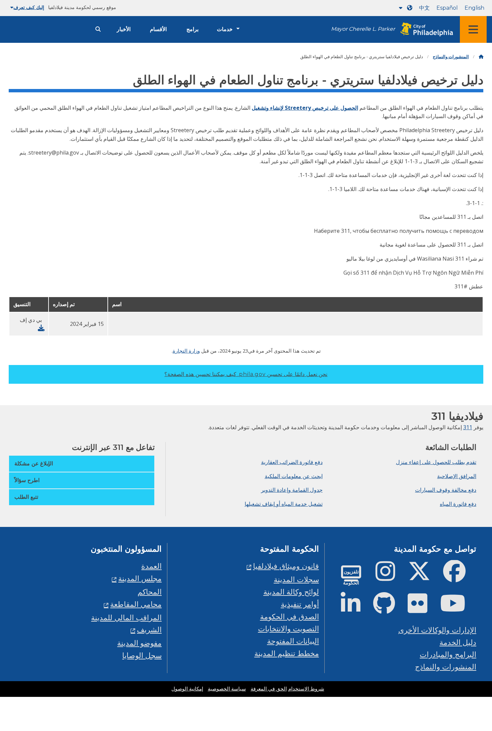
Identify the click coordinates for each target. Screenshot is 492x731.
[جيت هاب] (389, 609)
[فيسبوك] (459, 576)
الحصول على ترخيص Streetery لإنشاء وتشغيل (305, 107)
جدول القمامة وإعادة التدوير (292, 489)
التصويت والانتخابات (288, 628)
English (474, 8)
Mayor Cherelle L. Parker (363, 29)
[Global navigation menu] (473, 29)
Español (447, 8)
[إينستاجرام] (391, 576)
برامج (192, 29)
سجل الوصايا (142, 655)
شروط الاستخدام (306, 689)
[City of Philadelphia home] (424, 29)
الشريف (149, 629)
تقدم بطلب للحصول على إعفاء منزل (436, 462)
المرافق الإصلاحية (456, 476)
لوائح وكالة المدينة (291, 591)
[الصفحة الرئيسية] (481, 57)
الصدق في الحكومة (289, 616)
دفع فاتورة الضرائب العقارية (292, 462)
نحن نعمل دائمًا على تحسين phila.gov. (245, 374)
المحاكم (150, 591)
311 (467, 427)
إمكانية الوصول (187, 689)
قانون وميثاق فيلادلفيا (286, 566)
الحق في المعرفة (269, 689)
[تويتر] (424, 576)
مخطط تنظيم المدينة (286, 653)
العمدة (151, 566)
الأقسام (158, 29)
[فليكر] (423, 609)
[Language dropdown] (404, 7)
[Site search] (98, 29)
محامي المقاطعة (136, 604)
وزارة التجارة (186, 350)
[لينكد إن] (356, 609)
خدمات (225, 29)
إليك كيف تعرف (28, 7)
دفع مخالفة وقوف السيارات (445, 489)
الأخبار (124, 29)
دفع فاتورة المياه (458, 504)
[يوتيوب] (458, 609)
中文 (424, 8)
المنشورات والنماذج (451, 57)
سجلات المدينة (296, 579)
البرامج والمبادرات (448, 654)
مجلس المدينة (140, 578)
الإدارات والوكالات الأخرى (437, 630)
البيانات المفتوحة (293, 641)
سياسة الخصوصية (227, 689)
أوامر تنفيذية (300, 604)
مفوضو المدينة (139, 643)
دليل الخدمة (457, 642)
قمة (474, 690)
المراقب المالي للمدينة (126, 617)
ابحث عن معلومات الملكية (294, 476)
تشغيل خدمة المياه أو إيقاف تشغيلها (284, 504)
